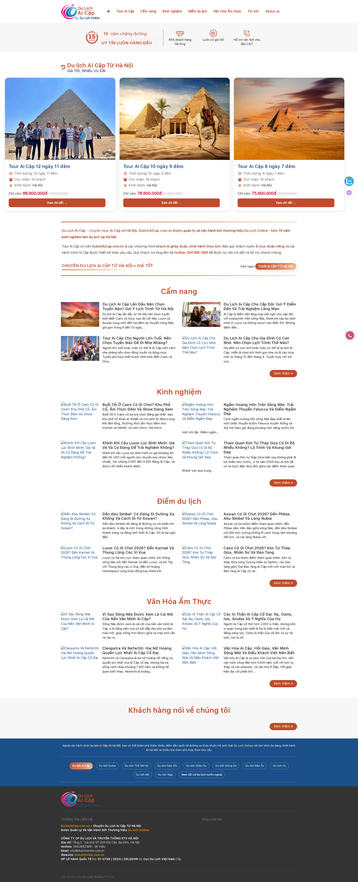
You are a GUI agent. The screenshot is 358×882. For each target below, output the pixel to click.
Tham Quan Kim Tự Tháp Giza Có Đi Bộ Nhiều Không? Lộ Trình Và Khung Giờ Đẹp (259, 447)
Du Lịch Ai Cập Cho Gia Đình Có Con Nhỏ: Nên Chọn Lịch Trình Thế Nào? (256, 340)
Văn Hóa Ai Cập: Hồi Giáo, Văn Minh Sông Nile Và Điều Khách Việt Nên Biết (259, 650)
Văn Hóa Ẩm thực (227, 11)
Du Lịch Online (256, 230)
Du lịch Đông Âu (226, 765)
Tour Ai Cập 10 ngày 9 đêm (153, 166)
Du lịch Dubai (107, 765)
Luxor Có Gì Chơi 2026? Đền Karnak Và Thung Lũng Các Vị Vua (138, 550)
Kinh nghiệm (172, 11)
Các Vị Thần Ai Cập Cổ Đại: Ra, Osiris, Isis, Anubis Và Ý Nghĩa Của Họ (258, 616)
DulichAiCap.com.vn (155, 230)
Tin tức (253, 11)
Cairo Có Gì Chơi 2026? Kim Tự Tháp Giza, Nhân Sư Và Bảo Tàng (257, 550)
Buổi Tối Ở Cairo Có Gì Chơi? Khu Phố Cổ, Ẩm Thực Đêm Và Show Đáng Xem (137, 406)
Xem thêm (282, 373)
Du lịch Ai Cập (81, 765)
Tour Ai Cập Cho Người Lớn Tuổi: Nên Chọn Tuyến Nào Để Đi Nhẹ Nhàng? (136, 340)
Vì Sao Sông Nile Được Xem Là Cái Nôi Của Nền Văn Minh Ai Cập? (137, 616)
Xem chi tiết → (57, 202)
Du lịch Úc (279, 765)
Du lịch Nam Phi (167, 765)
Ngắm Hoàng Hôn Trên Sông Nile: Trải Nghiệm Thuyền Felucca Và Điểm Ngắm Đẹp (260, 409)
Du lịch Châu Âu (196, 765)
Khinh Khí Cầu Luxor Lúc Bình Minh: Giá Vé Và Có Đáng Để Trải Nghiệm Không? (138, 445)
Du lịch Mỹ (142, 774)
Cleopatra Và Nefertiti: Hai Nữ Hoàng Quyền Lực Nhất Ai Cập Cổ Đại (137, 650)
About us (272, 11)
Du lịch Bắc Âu (255, 765)
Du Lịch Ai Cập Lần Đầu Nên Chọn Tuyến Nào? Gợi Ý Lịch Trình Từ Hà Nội (137, 306)
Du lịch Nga (165, 774)
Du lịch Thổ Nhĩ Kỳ (136, 765)
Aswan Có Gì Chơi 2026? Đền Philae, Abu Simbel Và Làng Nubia (257, 516)
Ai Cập (85, 11)
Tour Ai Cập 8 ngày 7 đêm (266, 166)
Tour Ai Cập (125, 11)
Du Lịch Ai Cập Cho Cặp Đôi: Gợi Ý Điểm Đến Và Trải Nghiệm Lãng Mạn (260, 306)
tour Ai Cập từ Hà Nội (119, 230)
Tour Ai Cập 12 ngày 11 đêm (39, 166)
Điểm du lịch (197, 11)
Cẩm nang (148, 11)
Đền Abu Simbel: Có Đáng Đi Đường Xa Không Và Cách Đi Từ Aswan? (138, 516)
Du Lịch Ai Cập (74, 230)
